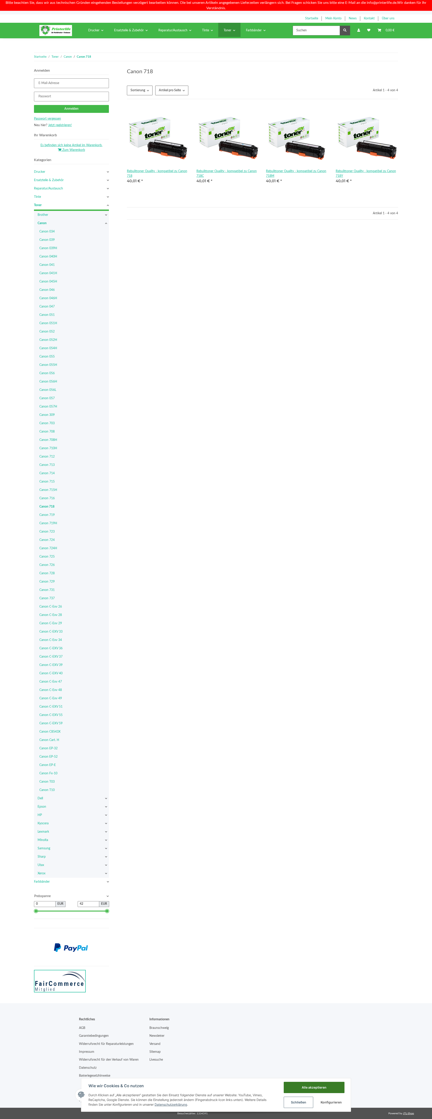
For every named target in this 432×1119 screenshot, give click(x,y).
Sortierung (137, 90)
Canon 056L (47, 390)
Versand (154, 1044)
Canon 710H (48, 448)
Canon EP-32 (48, 748)
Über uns (388, 18)
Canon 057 (47, 398)
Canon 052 (47, 331)
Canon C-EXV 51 (51, 706)
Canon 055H (48, 365)
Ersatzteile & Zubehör (49, 180)
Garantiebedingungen (94, 1035)
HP (40, 815)
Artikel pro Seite (170, 90)
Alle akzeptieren (314, 1087)
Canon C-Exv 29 (50, 623)
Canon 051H (48, 323)
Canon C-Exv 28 (50, 615)
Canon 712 (47, 456)
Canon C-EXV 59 (51, 723)
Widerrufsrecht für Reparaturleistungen (106, 1044)
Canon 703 (47, 423)
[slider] (36, 911)
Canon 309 (47, 415)
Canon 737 (47, 598)
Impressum (86, 1051)
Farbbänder (42, 881)
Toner (38, 205)
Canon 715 (47, 481)
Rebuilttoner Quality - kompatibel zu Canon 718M (296, 174)
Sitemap (155, 1051)
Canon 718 (46, 506)
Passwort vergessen (47, 118)
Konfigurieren (331, 1102)
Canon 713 (47, 465)
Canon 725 (47, 556)
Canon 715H (48, 490)
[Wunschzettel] (369, 30)
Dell (40, 798)
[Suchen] (345, 30)
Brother (43, 215)
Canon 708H (48, 440)
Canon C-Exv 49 (50, 698)
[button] (359, 30)
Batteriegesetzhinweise (94, 1075)
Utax (41, 865)
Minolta (43, 840)
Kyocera (43, 823)
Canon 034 (47, 231)
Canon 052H (48, 340)
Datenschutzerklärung (171, 1104)
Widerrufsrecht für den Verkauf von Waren (109, 1059)
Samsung (44, 848)
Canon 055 (47, 356)
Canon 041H (48, 273)
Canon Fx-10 (48, 773)
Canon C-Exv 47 (50, 681)
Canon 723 (47, 531)
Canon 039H (48, 248)
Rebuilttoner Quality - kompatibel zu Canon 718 (157, 174)
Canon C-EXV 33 (51, 631)
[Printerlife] (55, 30)
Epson (42, 806)
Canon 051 (47, 315)
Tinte (37, 196)
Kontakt (369, 18)
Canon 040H (48, 256)
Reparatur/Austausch (48, 188)
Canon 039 (47, 240)
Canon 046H (48, 298)
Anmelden (71, 108)
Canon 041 (47, 265)
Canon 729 (47, 581)
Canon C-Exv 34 (50, 640)
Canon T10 (47, 790)
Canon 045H (48, 281)
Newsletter (156, 1035)
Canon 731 (47, 590)
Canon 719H (48, 523)
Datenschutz (88, 1067)
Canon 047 (47, 306)
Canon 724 (47, 540)
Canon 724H (48, 548)
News (353, 18)
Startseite (311, 18)
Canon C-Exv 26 (50, 606)
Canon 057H (48, 406)
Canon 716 (47, 498)
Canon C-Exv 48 (50, 690)
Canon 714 (47, 473)
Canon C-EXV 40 (51, 673)
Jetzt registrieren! (60, 125)
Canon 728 (47, 573)
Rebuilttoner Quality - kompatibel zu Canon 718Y (366, 174)
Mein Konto (333, 18)
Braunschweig (159, 1028)
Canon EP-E (47, 765)
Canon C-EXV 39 (51, 665)
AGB (82, 1028)
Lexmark (43, 831)
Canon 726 (47, 565)
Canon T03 (47, 781)
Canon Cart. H (49, 740)
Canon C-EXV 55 (51, 715)
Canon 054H (48, 348)
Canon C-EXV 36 (51, 648)
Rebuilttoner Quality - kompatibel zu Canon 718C (226, 174)
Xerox (41, 873)
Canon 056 (47, 373)
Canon (42, 223)
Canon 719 (47, 515)
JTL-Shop (408, 1113)
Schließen (298, 1102)
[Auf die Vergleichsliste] (170, 114)
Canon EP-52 (48, 756)
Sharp (42, 856)
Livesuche (156, 1059)
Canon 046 (47, 290)
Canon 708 (47, 431)
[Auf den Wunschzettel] (182, 114)
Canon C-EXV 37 (51, 656)
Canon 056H (48, 381)
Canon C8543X (50, 731)
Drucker (39, 171)
